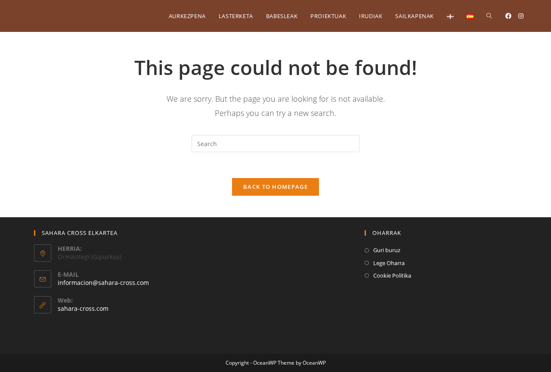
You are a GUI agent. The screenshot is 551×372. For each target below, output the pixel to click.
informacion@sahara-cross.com (103, 282)
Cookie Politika (392, 275)
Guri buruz (386, 250)
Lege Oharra (389, 263)
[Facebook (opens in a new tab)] (508, 16)
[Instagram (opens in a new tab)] (521, 16)
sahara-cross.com (83, 308)
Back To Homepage (275, 187)
